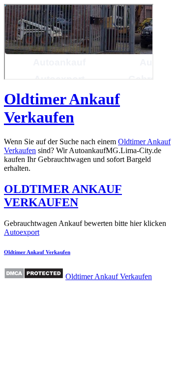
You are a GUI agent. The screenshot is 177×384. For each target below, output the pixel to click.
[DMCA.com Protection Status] (33, 273)
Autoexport (21, 232)
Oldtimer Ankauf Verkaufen (62, 108)
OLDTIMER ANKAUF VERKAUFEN (63, 196)
